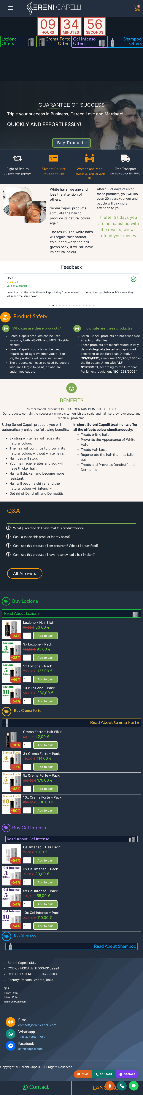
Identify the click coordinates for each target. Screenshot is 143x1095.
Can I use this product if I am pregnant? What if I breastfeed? (55, 546)
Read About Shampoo (115, 946)
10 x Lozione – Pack (39, 688)
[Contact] (25, 1087)
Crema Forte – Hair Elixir (42, 732)
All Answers (24, 573)
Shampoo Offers (132, 41)
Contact (39, 1087)
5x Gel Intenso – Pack (40, 891)
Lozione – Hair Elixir (38, 622)
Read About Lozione (22, 613)
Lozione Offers (9, 41)
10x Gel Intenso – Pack (41, 913)
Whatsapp (26, 1032)
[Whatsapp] (10, 1034)
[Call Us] (122, 1086)
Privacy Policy (11, 997)
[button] (4, 287)
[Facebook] (10, 1046)
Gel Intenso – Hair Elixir (41, 847)
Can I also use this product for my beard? (41, 537)
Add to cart (45, 635)
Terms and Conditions (15, 1002)
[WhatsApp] (134, 1086)
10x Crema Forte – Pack (42, 797)
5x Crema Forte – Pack (41, 775)
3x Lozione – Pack (37, 644)
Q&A (6, 988)
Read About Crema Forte (114, 722)
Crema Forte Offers (57, 41)
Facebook (26, 1044)
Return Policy (11, 993)
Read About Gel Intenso (28, 839)
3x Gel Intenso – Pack (40, 869)
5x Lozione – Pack (37, 666)
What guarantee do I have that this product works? (48, 528)
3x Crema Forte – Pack (41, 754)
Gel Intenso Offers (84, 41)
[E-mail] (10, 1022)
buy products (71, 142)
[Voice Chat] (110, 1086)
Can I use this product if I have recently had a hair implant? (54, 555)
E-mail (23, 1020)
